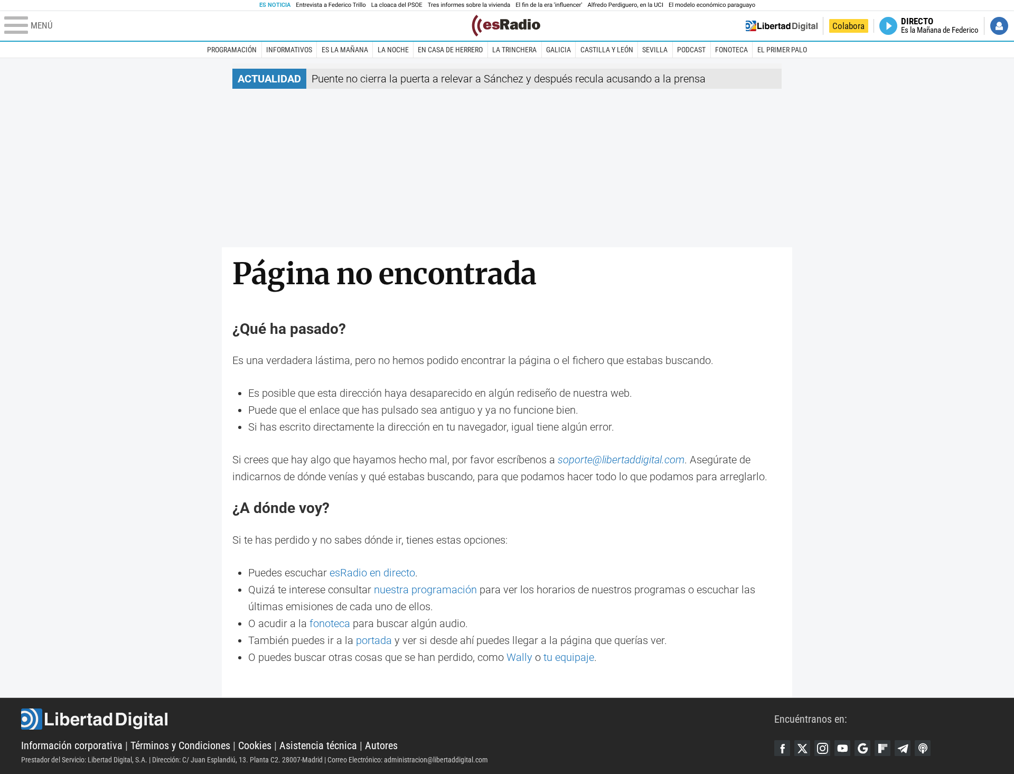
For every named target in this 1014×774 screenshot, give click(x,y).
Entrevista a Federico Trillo (330, 5)
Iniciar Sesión (999, 26)
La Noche (393, 49)
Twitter (802, 748)
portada (374, 640)
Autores (381, 745)
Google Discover (862, 748)
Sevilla (655, 49)
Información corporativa (72, 745)
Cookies (254, 745)
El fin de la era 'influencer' (548, 5)
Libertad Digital (397, 719)
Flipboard (882, 748)
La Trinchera (514, 49)
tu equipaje (568, 657)
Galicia (558, 49)
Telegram (902, 748)
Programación (232, 49)
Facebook (782, 748)
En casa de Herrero (450, 49)
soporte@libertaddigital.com (621, 459)
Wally (519, 657)
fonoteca (329, 623)
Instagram (822, 748)
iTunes (923, 748)
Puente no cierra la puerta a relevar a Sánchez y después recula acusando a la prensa (509, 78)
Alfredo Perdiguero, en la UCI (625, 5)
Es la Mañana (345, 49)
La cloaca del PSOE (396, 5)
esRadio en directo (372, 572)
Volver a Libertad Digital (782, 26)
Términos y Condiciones (180, 745)
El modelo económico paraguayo (712, 5)
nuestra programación (425, 589)
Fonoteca (731, 49)
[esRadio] (506, 25)
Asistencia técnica (318, 745)
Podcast (691, 49)
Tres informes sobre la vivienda (469, 5)
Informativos (289, 49)
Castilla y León (606, 49)
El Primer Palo (782, 49)
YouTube (842, 748)
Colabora (848, 26)
